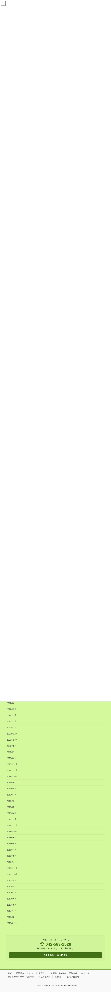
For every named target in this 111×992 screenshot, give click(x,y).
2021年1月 (11, 727)
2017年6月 (11, 899)
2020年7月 (11, 752)
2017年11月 (12, 868)
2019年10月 (12, 776)
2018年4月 (11, 862)
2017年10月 (12, 874)
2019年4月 (11, 813)
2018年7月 (11, 850)
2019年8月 (11, 788)
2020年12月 (12, 734)
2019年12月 (12, 764)
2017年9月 (11, 880)
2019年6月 (11, 801)
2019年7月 (11, 795)
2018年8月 (11, 844)
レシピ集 (85, 973)
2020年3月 (11, 758)
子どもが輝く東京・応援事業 (21, 976)
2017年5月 (11, 905)
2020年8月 (11, 746)
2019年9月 (11, 782)
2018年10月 (12, 831)
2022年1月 (11, 715)
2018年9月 (11, 837)
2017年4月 (11, 911)
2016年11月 (12, 923)
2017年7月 (11, 892)
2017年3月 (11, 917)
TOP (10, 973)
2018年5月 (11, 856)
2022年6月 (11, 703)
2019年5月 (11, 807)
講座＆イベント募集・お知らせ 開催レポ (58, 973)
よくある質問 (44, 976)
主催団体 (59, 976)
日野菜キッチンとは (25, 973)
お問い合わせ (73, 976)
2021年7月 (11, 721)
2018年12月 (12, 825)
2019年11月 (12, 770)
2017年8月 (11, 886)
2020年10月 (12, 740)
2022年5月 (11, 709)
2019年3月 (11, 819)
